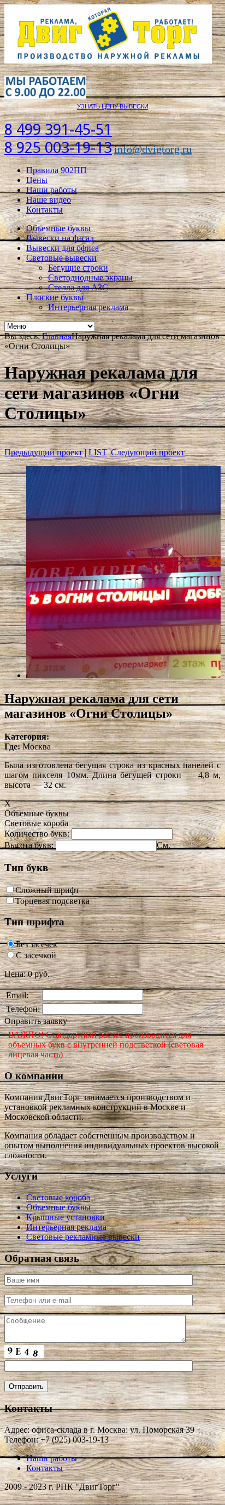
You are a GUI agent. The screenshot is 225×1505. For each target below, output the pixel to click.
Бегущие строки (78, 267)
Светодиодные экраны (90, 277)
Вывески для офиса (62, 248)
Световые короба (58, 1197)
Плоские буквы (55, 297)
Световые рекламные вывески (83, 1236)
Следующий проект (148, 452)
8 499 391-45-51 (58, 130)
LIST (97, 452)
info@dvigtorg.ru (153, 149)
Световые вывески (61, 257)
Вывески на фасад (60, 238)
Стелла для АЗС (78, 287)
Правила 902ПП (56, 170)
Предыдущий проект (43, 452)
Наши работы (51, 189)
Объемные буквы (58, 228)
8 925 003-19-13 (58, 148)
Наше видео (48, 199)
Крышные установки (65, 1217)
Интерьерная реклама (88, 307)
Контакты (44, 209)
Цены (37, 180)
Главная (57, 336)
